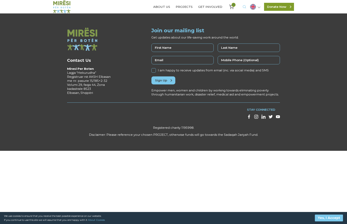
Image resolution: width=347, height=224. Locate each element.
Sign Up (161, 80)
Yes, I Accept (329, 218)
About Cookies (96, 219)
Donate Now (276, 7)
